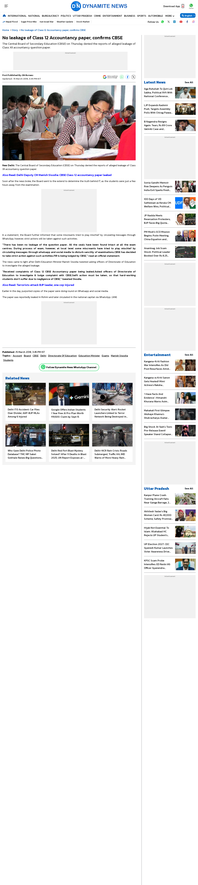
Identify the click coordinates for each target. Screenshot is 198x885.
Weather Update (65, 21)
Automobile (155, 16)
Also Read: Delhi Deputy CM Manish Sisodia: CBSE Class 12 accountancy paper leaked (57, 175)
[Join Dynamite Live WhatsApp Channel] (162, 21)
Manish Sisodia (119, 355)
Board (27, 355)
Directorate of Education (62, 355)
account (17, 355)
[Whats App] (122, 77)
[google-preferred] (110, 77)
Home (5, 30)
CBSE (36, 355)
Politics (66, 16)
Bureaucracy (50, 16)
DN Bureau (27, 75)
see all (189, 82)
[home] (4, 15)
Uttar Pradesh (82, 16)
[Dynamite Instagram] (193, 21)
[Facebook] (127, 77)
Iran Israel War (47, 21)
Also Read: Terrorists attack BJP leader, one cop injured (38, 285)
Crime (97, 16)
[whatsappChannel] (191, 6)
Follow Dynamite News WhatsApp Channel (71, 367)
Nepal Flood (12, 21)
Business (129, 16)
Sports (141, 16)
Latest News (155, 82)
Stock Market (83, 21)
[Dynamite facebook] (187, 21)
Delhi (43, 355)
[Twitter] (133, 77)
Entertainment (112, 16)
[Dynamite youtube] (181, 21)
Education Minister (89, 355)
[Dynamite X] (168, 21)
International (17, 16)
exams (105, 355)
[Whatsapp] (43, 367)
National (34, 16)
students (8, 360)
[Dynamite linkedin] (174, 21)
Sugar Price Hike (29, 21)
